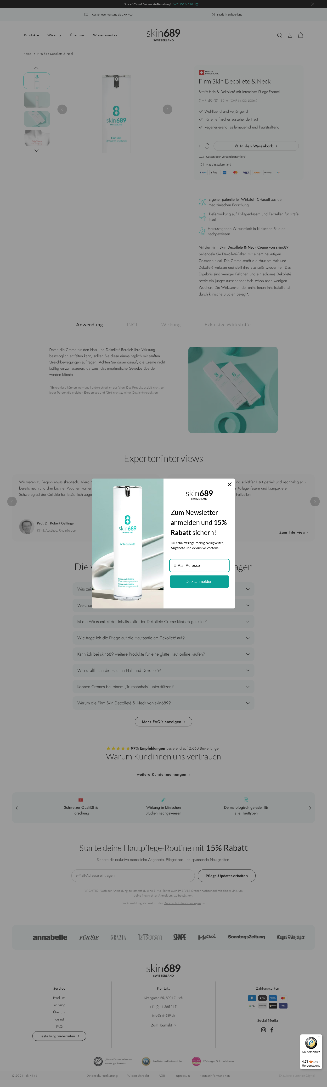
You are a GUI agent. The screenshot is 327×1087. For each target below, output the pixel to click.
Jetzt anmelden (199, 582)
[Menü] (319, 1037)
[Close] (229, 484)
